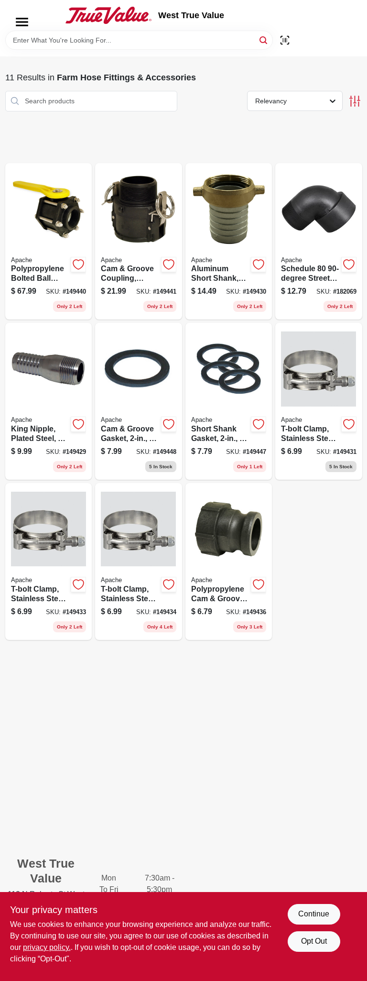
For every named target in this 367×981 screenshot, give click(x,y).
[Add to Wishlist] (78, 264)
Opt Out (314, 941)
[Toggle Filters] (354, 101)
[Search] (264, 39)
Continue (313, 914)
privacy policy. (47, 947)
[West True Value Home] (108, 15)
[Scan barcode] (285, 40)
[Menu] (22, 22)
